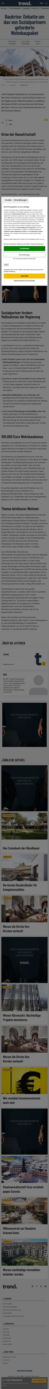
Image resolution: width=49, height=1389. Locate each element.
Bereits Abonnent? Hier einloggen (24, 280)
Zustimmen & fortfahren (24, 248)
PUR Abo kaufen (24, 276)
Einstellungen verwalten (24, 254)
